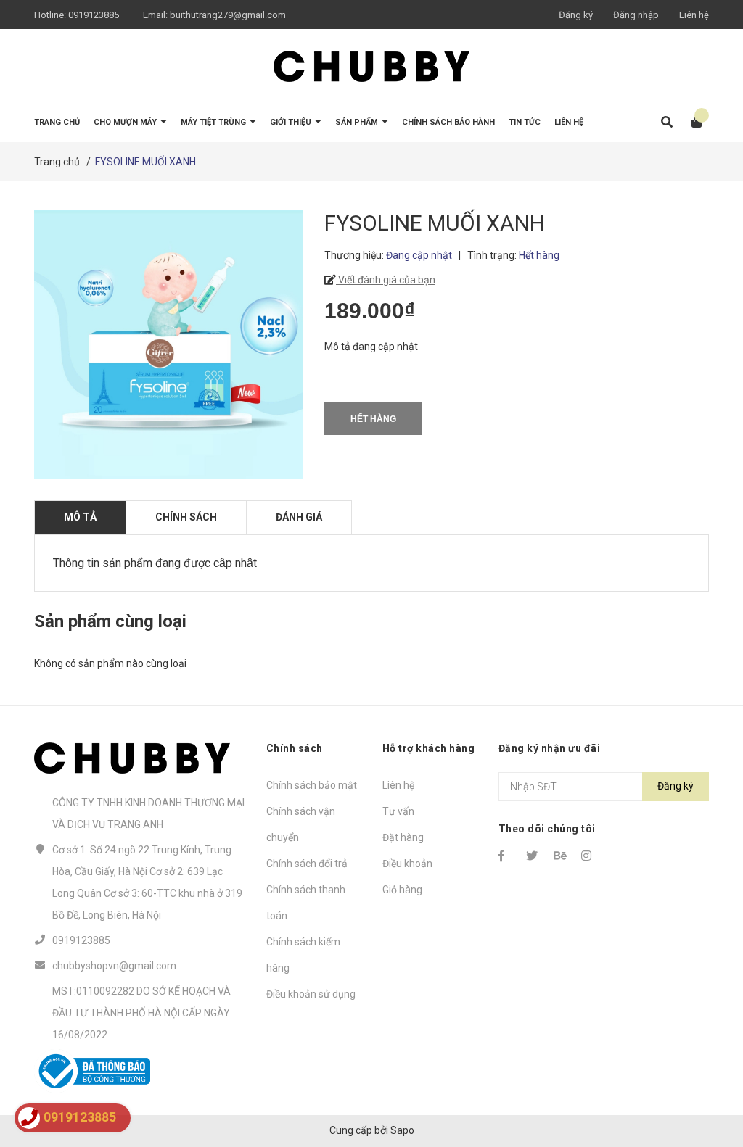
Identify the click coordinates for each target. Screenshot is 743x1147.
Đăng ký (576, 14)
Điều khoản (407, 863)
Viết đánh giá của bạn (385, 280)
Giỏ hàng (402, 889)
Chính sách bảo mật (311, 785)
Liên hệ (694, 14)
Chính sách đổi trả (307, 863)
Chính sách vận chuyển (300, 824)
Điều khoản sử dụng (311, 994)
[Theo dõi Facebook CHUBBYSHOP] (505, 855)
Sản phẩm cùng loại (110, 621)
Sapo (402, 1130)
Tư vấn (398, 811)
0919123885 (93, 14)
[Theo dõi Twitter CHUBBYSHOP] (533, 855)
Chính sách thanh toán (305, 903)
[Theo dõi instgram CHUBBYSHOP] (588, 855)
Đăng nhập (636, 14)
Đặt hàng (403, 837)
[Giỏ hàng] (692, 122)
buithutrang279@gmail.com (228, 14)
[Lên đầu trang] (703, 1076)
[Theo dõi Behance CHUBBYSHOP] (561, 855)
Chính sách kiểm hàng (303, 955)
